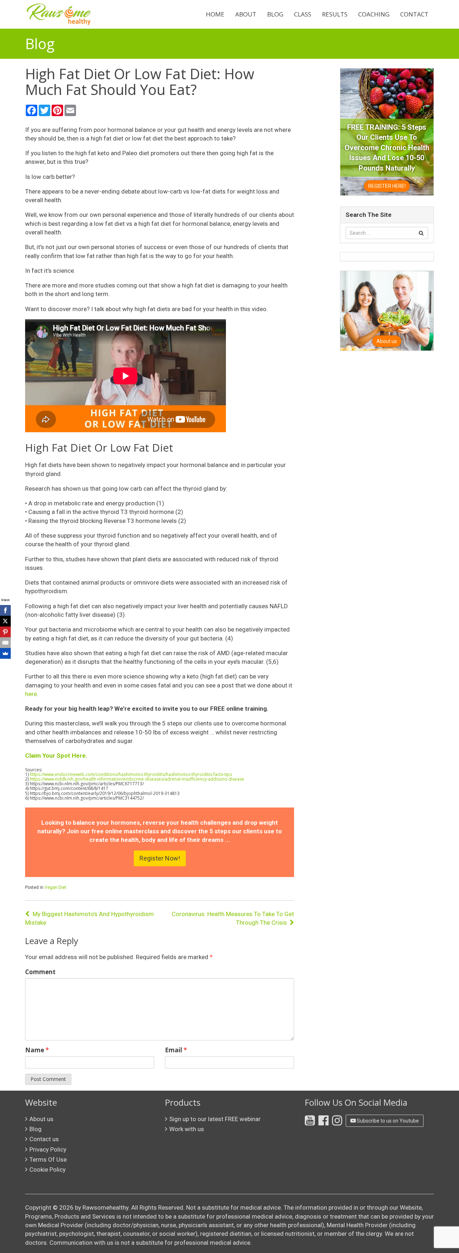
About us (41, 1119)
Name (37, 1050)
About (245, 14)
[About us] (387, 310)
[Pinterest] (5, 631)
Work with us (186, 1129)
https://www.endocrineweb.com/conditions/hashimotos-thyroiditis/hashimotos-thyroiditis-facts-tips (131, 774)
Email (176, 1050)
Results (334, 14)
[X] (5, 621)
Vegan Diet (55, 887)
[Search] (421, 233)
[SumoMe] (5, 653)
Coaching (373, 14)
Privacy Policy (47, 1149)
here (31, 693)
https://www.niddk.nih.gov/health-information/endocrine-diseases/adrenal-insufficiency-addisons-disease (137, 779)
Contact (414, 14)
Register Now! (159, 858)
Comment (40, 972)
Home (215, 14)
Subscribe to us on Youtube (387, 1121)
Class (302, 14)
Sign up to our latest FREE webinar (215, 1119)
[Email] (5, 642)
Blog (275, 14)
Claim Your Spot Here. (56, 755)
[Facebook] (5, 610)
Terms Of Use (48, 1159)
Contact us (44, 1139)
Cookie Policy (47, 1169)
